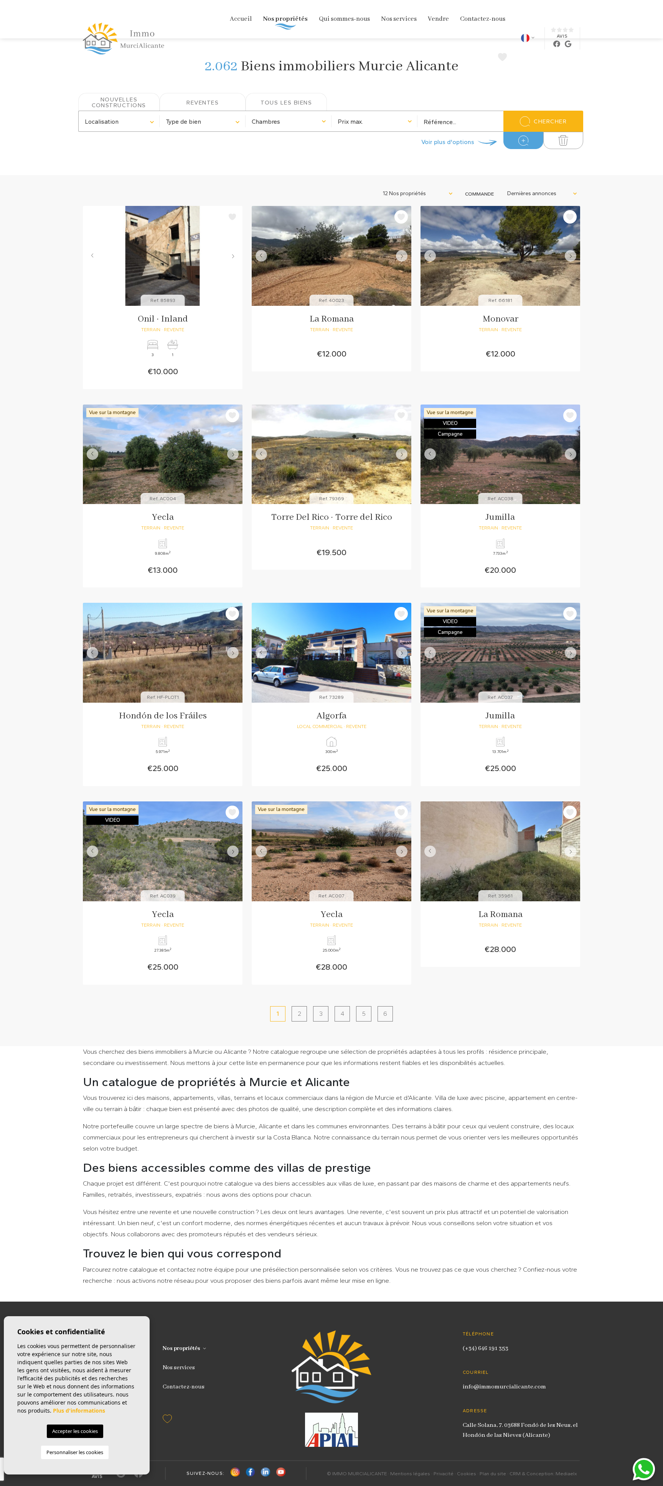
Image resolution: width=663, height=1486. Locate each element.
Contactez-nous (482, 19)
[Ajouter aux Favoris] (232, 217)
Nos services (399, 19)
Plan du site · (495, 1473)
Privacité (444, 1473)
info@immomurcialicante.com (504, 1387)
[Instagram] (235, 1473)
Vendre (438, 19)
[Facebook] (250, 1473)
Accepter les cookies (75, 1431)
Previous (90, 256)
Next (234, 256)
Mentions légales (410, 1473)
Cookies (466, 1473)
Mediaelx (566, 1473)
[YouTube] (280, 1473)
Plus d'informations (79, 1410)
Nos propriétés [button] (285, 19)
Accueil (241, 19)
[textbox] (119, 122)
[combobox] (119, 121)
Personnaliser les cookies (74, 1452)
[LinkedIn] (265, 1473)
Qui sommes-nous (344, 19)
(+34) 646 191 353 (485, 1348)
